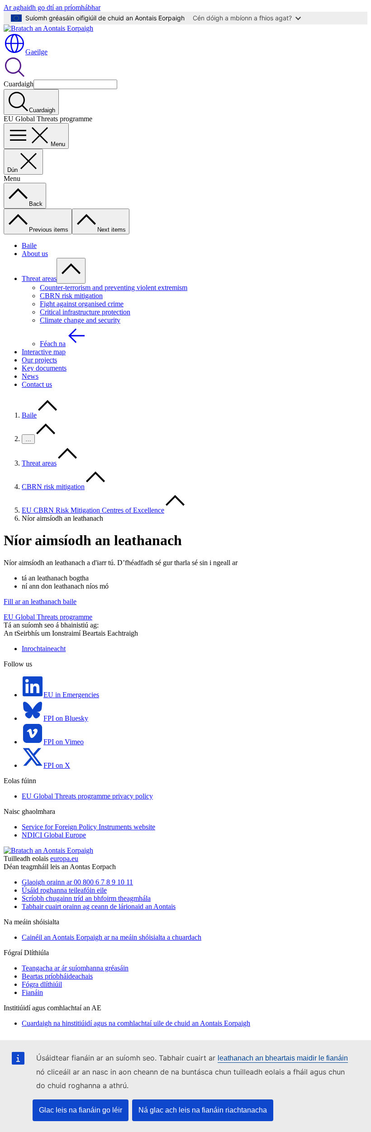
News (30, 376)
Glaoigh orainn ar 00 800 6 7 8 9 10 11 (77, 882)
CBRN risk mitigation (71, 296)
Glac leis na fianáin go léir (80, 1110)
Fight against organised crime (82, 304)
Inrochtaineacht (44, 648)
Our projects (39, 360)
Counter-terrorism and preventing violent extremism (113, 287)
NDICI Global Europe (54, 835)
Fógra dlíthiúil (42, 984)
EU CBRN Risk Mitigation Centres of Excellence (93, 510)
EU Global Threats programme (48, 617)
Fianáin (32, 992)
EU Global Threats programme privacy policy (87, 796)
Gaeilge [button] (36, 52)
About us (35, 253)
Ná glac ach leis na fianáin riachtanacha (202, 1110)
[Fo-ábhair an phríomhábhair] (71, 271)
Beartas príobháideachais (57, 976)
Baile (29, 245)
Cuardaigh (18, 84)
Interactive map (44, 352)
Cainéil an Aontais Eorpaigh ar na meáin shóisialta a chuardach (111, 937)
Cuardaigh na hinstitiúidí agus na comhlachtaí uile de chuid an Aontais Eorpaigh (136, 1023)
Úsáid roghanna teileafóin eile (64, 890)
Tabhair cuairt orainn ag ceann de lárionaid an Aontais (99, 906)
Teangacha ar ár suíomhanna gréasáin (75, 968)
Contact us (37, 384)
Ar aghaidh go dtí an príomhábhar (52, 7)
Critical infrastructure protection (85, 312)
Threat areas (39, 278)
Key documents (44, 368)
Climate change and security (80, 320)
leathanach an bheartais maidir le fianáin (283, 1058)
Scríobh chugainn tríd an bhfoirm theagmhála (86, 898)
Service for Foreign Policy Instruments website (88, 827)
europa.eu (64, 858)
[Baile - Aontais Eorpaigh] (48, 28)
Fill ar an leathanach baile (40, 601)
